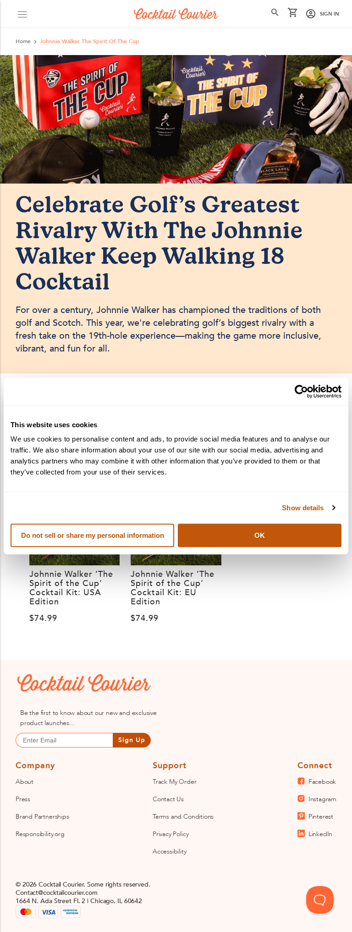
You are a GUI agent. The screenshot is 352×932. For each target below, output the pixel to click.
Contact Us (168, 799)
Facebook (322, 781)
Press (23, 799)
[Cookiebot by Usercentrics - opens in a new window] (301, 391)
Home (23, 41)
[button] (22, 13)
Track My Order (174, 781)
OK (259, 535)
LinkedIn (320, 834)
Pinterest (320, 816)
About (24, 781)
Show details (303, 508)
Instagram (322, 799)
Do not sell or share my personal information (92, 535)
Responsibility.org (40, 834)
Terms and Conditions (183, 816)
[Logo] (176, 13)
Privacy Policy (170, 834)
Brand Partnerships (42, 816)
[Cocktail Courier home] (73, 684)
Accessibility (170, 851)
